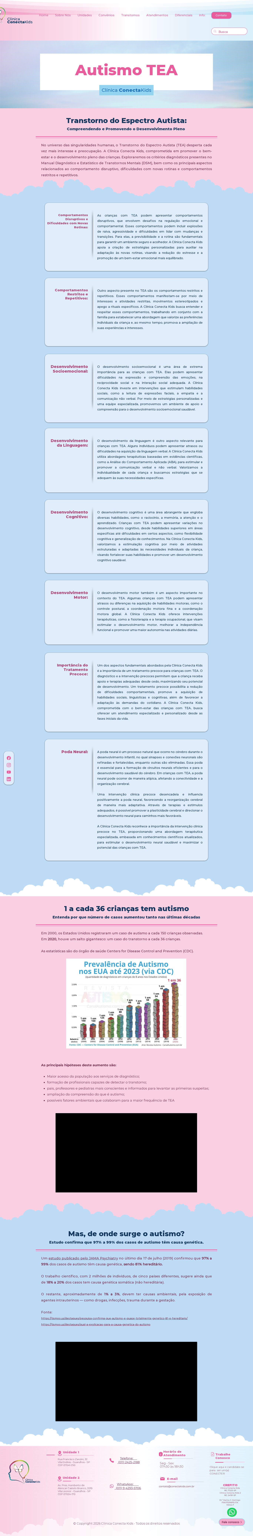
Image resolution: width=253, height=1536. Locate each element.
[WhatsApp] (232, 1512)
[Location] (60, 1453)
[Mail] (212, 1454)
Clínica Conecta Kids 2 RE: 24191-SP (230, 1494)
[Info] (111, 1460)
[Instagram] (8, 765)
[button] (63, 15)
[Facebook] (8, 758)
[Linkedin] (8, 779)
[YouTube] (8, 772)
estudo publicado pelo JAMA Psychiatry (83, 1258)
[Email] (162, 1479)
